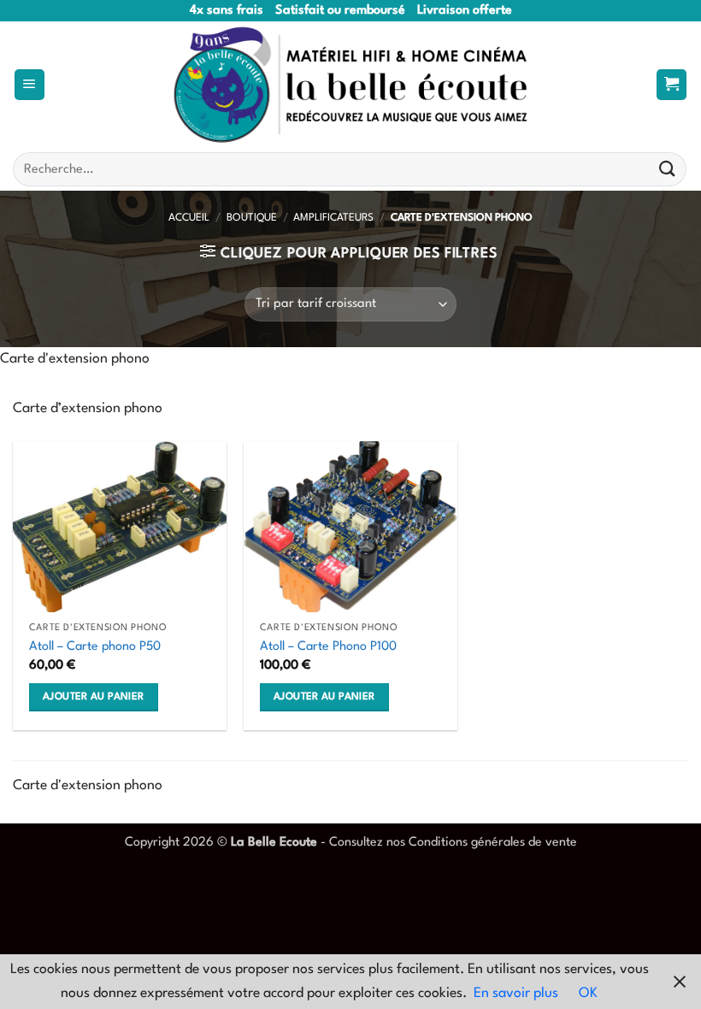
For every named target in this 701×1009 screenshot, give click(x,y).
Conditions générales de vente (493, 842)
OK (588, 993)
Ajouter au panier (93, 697)
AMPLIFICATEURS (333, 218)
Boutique (252, 218)
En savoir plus (516, 993)
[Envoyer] (668, 169)
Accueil (188, 218)
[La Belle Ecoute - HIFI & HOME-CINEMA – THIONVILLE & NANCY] (350, 84)
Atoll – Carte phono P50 (95, 646)
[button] (29, 84)
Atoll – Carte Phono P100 (328, 646)
